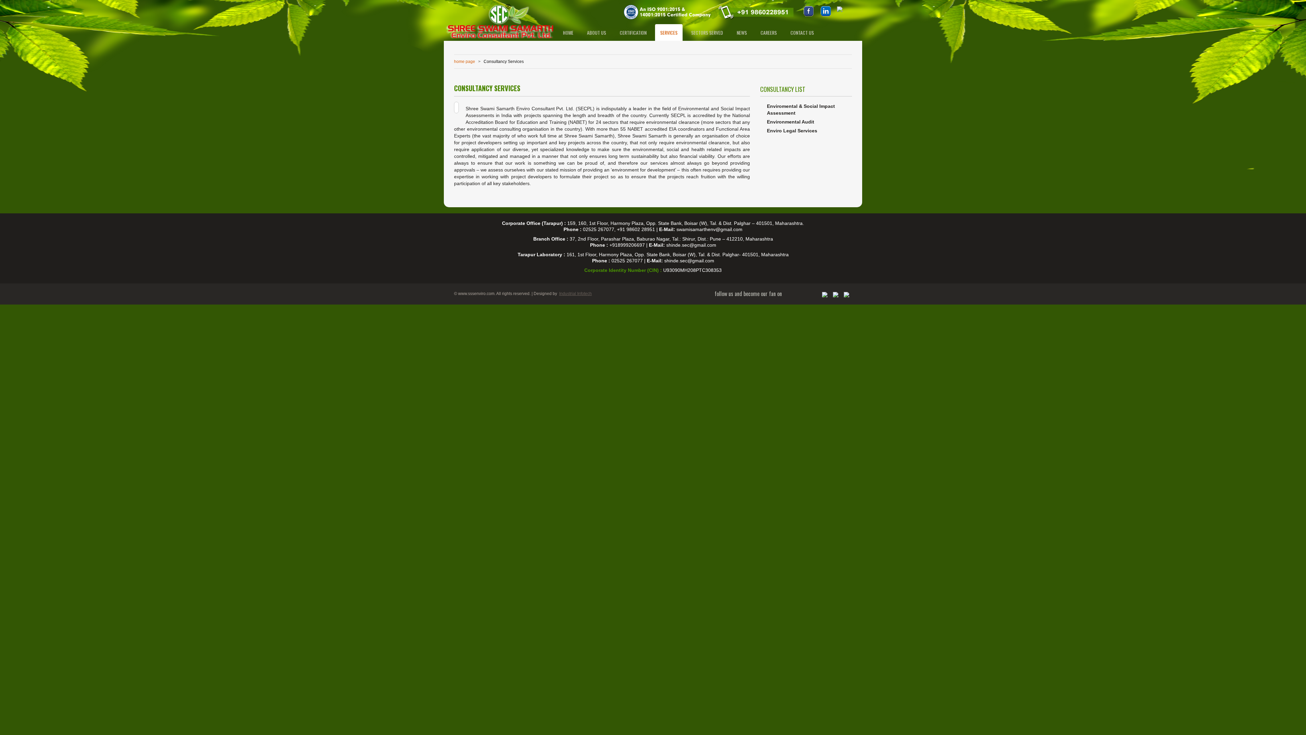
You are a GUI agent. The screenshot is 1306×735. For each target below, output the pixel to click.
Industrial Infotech (575, 293)
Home (568, 32)
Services (668, 32)
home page (464, 61)
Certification (633, 32)
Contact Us (802, 32)
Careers (768, 32)
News (742, 32)
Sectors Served (707, 32)
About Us (596, 32)
